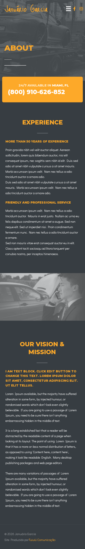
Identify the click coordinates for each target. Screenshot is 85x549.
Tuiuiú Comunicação (42, 540)
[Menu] (68, 8)
